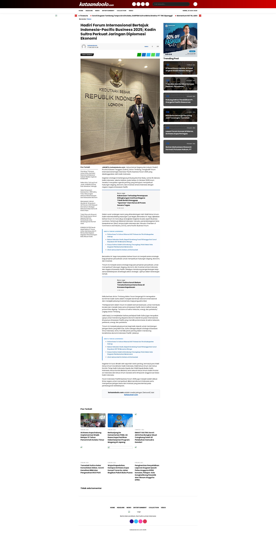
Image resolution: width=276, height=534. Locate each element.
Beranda (82, 19)
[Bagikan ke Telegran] (158, 55)
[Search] (188, 4)
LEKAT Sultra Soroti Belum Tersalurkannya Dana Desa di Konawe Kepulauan (131, 285)
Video (131, 11)
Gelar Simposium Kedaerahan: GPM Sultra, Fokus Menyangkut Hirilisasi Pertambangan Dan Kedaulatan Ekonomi (89, 193)
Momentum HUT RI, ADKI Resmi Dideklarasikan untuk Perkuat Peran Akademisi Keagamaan (181, 16)
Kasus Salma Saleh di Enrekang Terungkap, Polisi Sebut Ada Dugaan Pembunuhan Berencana (130, 246)
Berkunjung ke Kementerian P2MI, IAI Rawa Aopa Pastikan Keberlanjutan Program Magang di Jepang (119, 437)
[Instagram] (142, 4)
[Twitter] (138, 4)
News (97, 11)
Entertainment (108, 11)
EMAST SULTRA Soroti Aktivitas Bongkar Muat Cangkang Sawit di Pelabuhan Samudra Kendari (146, 437)
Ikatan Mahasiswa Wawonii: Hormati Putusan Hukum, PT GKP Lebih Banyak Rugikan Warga (179, 151)
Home (81, 11)
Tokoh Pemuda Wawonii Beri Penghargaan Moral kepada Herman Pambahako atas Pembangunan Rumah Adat (88, 218)
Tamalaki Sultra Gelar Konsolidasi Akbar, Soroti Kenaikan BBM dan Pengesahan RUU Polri (92, 469)
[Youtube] (147, 4)
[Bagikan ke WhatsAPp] (153, 55)
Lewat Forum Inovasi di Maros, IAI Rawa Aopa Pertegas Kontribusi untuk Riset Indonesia (179, 135)
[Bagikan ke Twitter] (148, 55)
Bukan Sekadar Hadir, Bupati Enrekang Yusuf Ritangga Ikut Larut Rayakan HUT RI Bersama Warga (132, 241)
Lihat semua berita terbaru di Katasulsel (122, 250)
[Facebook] (134, 4)
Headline (89, 11)
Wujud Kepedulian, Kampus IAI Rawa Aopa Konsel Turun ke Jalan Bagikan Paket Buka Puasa (120, 469)
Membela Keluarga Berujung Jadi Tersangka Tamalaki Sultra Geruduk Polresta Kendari (179, 119)
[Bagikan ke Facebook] (144, 55)
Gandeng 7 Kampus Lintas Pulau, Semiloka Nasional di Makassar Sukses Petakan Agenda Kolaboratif (88, 174)
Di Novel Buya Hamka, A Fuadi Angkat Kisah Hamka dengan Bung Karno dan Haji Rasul (179, 70)
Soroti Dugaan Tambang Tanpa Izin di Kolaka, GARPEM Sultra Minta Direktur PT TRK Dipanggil (98, 16)
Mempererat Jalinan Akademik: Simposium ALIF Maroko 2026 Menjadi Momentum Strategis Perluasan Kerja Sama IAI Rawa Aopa (89, 205)
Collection (121, 11)
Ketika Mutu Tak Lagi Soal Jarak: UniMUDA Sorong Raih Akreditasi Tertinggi (89, 184)
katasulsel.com (131, 395)
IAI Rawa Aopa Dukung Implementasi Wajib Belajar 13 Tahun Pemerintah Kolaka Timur (92, 436)
